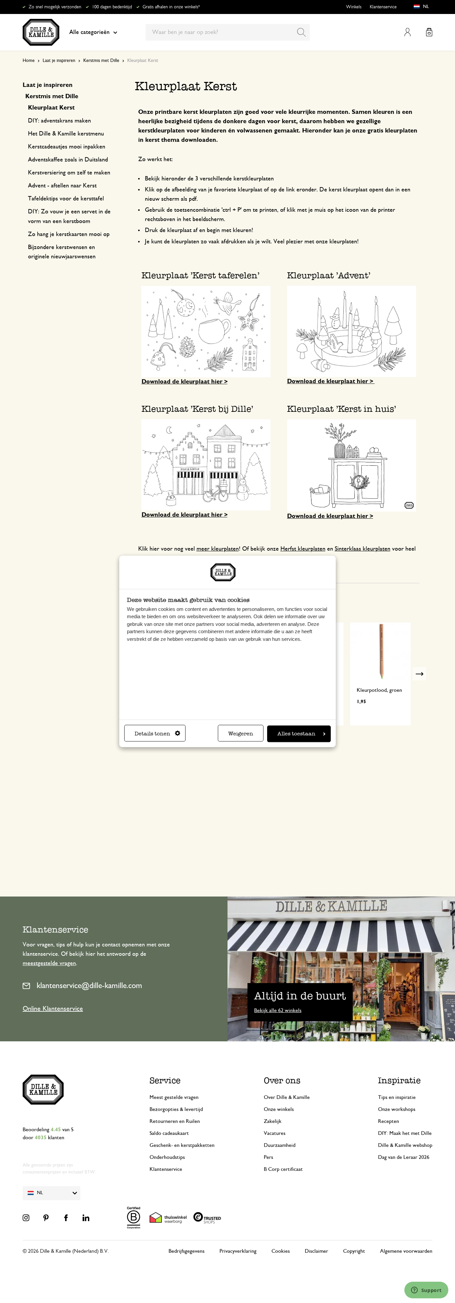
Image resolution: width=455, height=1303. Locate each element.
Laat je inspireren (59, 60)
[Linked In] (86, 1217)
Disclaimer (316, 1251)
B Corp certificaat (283, 1169)
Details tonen (152, 734)
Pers (268, 1157)
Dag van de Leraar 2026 (403, 1157)
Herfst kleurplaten (302, 549)
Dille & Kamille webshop (405, 1145)
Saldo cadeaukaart (169, 1133)
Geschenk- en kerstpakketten (182, 1145)
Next (419, 673)
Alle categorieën (89, 32)
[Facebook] (66, 1217)
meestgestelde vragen (49, 963)
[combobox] (228, 32)
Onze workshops (396, 1109)
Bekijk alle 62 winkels (277, 1010)
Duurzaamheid (279, 1145)
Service (165, 1080)
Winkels (353, 7)
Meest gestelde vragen (174, 1097)
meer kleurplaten (218, 549)
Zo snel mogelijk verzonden (55, 7)
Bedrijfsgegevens (187, 1251)
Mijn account (407, 32)
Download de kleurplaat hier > (185, 382)
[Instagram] (26, 1217)
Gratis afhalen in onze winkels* (171, 7)
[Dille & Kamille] (41, 32)
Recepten (388, 1121)
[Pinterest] (46, 1217)
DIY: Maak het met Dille (405, 1133)
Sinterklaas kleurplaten (362, 549)
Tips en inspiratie (397, 1097)
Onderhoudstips (167, 1157)
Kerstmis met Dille (101, 60)
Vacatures (274, 1133)
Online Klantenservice (53, 1008)
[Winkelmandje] (429, 32)
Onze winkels (279, 1109)
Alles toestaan (296, 734)
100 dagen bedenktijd (112, 7)
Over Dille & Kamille (287, 1097)
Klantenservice (383, 7)
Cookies (280, 1251)
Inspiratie (399, 1080)
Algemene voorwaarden (406, 1251)
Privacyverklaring (238, 1251)
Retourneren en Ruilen (175, 1121)
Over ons (282, 1080)
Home (29, 60)
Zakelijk (272, 1121)
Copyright (354, 1251)
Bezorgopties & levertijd (176, 1109)
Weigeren (240, 734)
